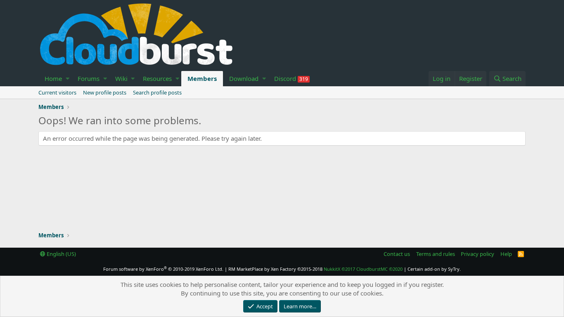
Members (202, 78)
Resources (157, 78)
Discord (291, 78)
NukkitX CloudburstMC (363, 269)
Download (243, 78)
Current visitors (57, 92)
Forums (89, 78)
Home (53, 78)
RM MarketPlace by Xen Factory (275, 269)
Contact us (397, 254)
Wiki (121, 78)
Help (506, 254)
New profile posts (104, 92)
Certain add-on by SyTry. (434, 269)
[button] (67, 78)
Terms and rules (435, 254)
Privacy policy (477, 254)
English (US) (60, 254)
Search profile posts (157, 92)
